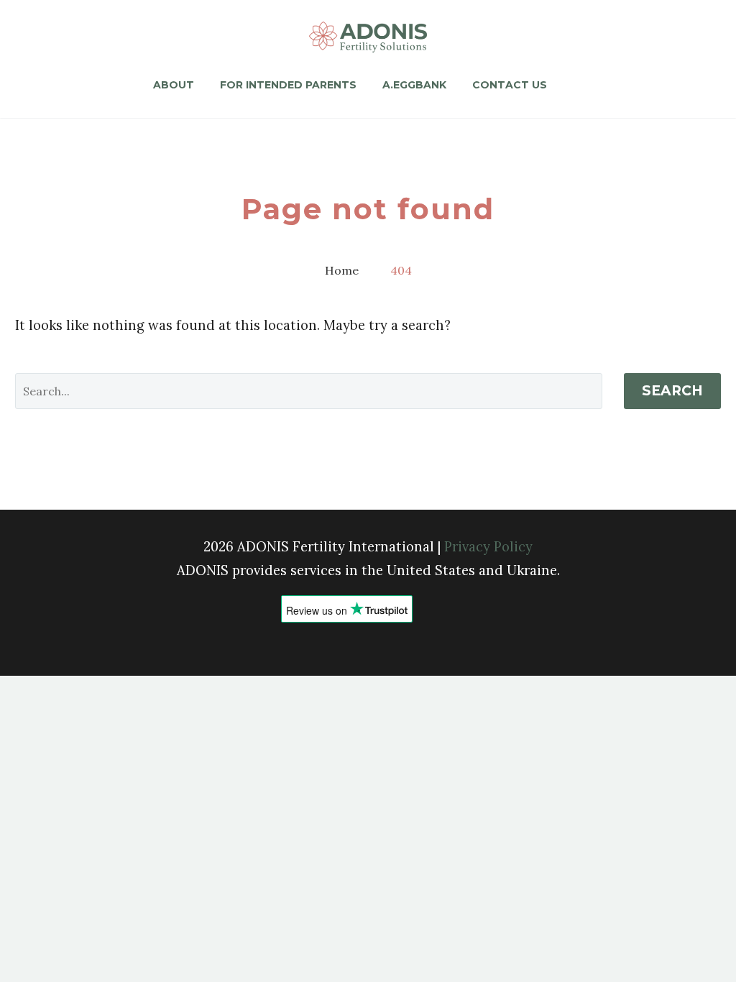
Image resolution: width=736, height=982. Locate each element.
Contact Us (509, 84)
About (173, 84)
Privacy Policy (488, 546)
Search (672, 390)
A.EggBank (414, 84)
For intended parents (288, 84)
